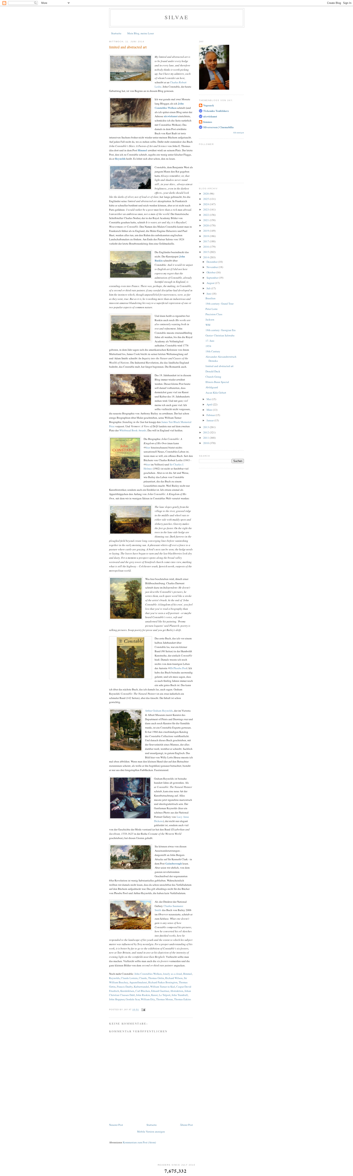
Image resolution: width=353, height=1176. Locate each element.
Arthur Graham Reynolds (159, 710)
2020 (206, 225)
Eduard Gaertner (160, 991)
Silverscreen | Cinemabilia (218, 127)
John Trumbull (180, 995)
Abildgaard (212, 387)
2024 (206, 204)
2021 (206, 220)
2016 (206, 246)
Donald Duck (213, 371)
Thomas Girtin (156, 978)
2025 (206, 199)
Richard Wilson (174, 978)
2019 (206, 231)
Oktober (211, 272)
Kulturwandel (141, 986)
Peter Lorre (212, 309)
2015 (206, 252)
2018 (206, 236)
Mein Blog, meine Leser (140, 33)
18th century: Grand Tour (219, 303)
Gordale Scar (133, 999)
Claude (143, 978)
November (213, 267)
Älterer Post (186, 1125)
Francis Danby (125, 986)
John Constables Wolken (148, 974)
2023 (206, 209)
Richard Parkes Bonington (163, 982)
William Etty (148, 999)
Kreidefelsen (127, 991)
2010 (206, 443)
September (213, 277)
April (210, 404)
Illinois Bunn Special (217, 382)
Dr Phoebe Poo (178, 668)
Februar (211, 415)
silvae (177, 17)
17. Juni (210, 341)
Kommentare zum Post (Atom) (139, 1142)
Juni (209, 293)
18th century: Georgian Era (221, 330)
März (210, 410)
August (211, 283)
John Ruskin (143, 995)
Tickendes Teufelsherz (216, 111)
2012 (206, 432)
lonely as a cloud (172, 974)
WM (208, 325)
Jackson (210, 319)
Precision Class (214, 314)
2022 (206, 215)
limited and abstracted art (219, 366)
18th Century (213, 351)
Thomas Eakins (182, 999)
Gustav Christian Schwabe (220, 335)
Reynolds (114, 978)
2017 (206, 241)
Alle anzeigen (238, 132)
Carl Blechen (142, 991)
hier (148, 447)
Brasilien (211, 298)
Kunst (154, 995)
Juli (209, 288)
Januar (210, 420)
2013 (206, 427)
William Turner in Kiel (162, 986)
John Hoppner (116, 999)
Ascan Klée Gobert (216, 392)
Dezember (212, 262)
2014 (206, 257)
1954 (208, 346)
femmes (207, 122)
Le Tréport (164, 995)
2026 (206, 193)
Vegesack (208, 105)
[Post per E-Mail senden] (143, 1010)
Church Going (213, 376)
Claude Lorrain (129, 978)
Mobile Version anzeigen (151, 1131)
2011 (206, 437)
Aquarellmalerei (138, 982)
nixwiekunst (210, 116)
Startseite (116, 33)
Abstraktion (176, 991)
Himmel (142, 150)
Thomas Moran (164, 999)
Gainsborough (173, 863)
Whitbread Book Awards (132, 430)
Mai (209, 399)
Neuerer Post (116, 1125)
